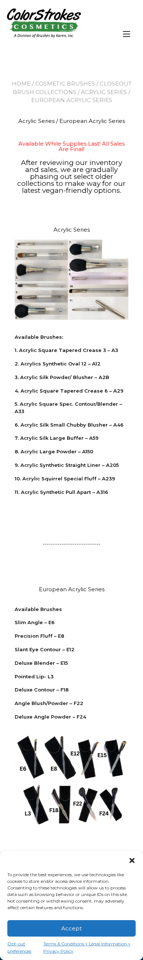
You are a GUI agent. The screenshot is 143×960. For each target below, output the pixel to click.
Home (21, 83)
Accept (71, 928)
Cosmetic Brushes (65, 83)
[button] (132, 860)
